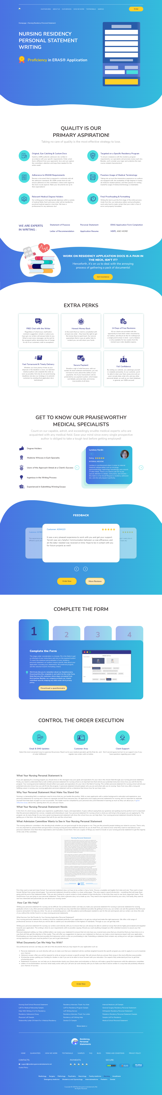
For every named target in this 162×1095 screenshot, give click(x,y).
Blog (99, 1053)
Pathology (61, 1076)
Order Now (66, 581)
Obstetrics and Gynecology (72, 1079)
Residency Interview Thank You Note (76, 1005)
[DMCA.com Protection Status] (111, 1065)
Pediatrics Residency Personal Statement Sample (119, 1014)
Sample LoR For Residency (111, 1017)
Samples (101, 9)
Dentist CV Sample (70, 1021)
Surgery (52, 1076)
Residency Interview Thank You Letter (76, 1014)
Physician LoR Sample (26, 1017)
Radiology (42, 1076)
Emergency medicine (51, 1079)
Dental (112, 1079)
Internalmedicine (91, 1079)
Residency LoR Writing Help (73, 1017)
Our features (46, 9)
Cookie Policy (23, 1067)
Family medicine (95, 1076)
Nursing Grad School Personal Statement (33, 1005)
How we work (51, 1053)
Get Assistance (103, 277)
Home (23, 1053)
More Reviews (95, 581)
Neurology (82, 1076)
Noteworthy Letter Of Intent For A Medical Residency (37, 1021)
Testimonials (91, 9)
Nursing (107, 1076)
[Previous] (77, 467)
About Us (56, 9)
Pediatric (104, 1079)
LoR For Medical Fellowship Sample (31, 1008)
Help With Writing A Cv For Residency (32, 1011)
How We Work (79, 9)
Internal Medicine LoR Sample (112, 1005)
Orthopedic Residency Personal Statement (117, 1011)
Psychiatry (72, 1076)
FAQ (90, 1053)
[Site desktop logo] (19, 9)
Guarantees (35, 1053)
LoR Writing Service (70, 1011)
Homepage (22, 23)
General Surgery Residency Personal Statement (119, 1008)
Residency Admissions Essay (29, 1014)
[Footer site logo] (81, 1042)
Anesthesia (116, 1076)
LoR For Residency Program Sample (75, 1008)
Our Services (66, 9)
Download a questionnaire (53, 688)
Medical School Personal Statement (115, 1021)
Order (136, 9)
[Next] (141, 467)
